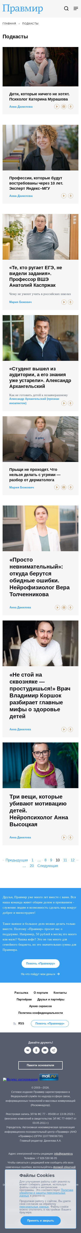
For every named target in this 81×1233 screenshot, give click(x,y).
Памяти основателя (40, 1065)
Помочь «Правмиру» (40, 963)
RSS (21, 1023)
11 (65, 860)
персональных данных (34, 1206)
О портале (41, 992)
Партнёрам (24, 999)
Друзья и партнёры (50, 999)
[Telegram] (53, 1050)
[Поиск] (66, 9)
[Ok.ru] (36, 1050)
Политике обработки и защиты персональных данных (46, 1192)
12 (73, 860)
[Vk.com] (27, 1050)
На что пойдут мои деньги (38, 974)
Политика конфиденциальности (40, 1012)
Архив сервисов (40, 1006)
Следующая (47, 866)
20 (32, 866)
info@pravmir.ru (63, 1153)
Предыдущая (17, 860)
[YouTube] (44, 1050)
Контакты (60, 992)
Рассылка (21, 992)
